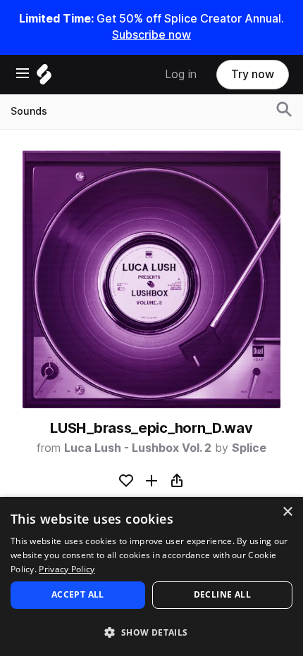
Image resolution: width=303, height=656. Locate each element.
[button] (151, 632)
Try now (252, 74)
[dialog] (151, 576)
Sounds (29, 111)
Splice (249, 448)
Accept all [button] (77, 594)
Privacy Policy (66, 569)
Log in (181, 74)
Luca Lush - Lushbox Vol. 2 (137, 448)
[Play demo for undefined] (151, 279)
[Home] (44, 78)
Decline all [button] (222, 594)
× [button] (287, 512)
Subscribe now (151, 35)
